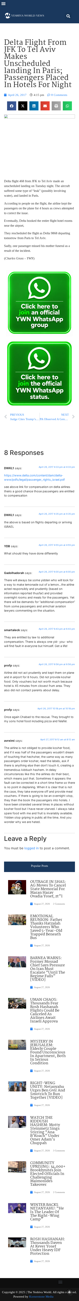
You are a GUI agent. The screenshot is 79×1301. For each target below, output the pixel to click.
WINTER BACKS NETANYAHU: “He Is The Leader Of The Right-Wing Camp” (47, 1212)
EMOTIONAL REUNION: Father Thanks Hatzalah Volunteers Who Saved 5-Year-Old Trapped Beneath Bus (46, 927)
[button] (3, 3)
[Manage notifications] (69, 1292)
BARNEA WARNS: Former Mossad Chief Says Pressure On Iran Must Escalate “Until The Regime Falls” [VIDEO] (47, 969)
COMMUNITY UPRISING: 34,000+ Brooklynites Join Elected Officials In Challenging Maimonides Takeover (47, 1174)
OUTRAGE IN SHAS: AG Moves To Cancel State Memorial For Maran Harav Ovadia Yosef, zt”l (48, 889)
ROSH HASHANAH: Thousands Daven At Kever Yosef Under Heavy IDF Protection (47, 1246)
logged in (31, 848)
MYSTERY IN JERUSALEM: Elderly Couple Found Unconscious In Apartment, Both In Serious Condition (48, 1052)
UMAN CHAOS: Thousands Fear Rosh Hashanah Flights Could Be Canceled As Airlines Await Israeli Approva (44, 1010)
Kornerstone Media (41, 1296)
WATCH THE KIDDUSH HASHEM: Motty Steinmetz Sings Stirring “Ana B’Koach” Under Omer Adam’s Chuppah (45, 1130)
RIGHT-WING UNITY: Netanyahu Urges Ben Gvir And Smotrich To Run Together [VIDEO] (47, 1090)
